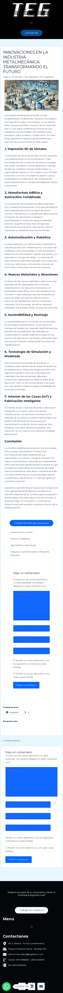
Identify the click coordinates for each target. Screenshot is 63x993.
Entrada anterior (10, 740)
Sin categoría (31, 77)
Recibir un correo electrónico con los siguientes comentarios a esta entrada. (31, 663)
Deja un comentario (13, 77)
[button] (31, 23)
